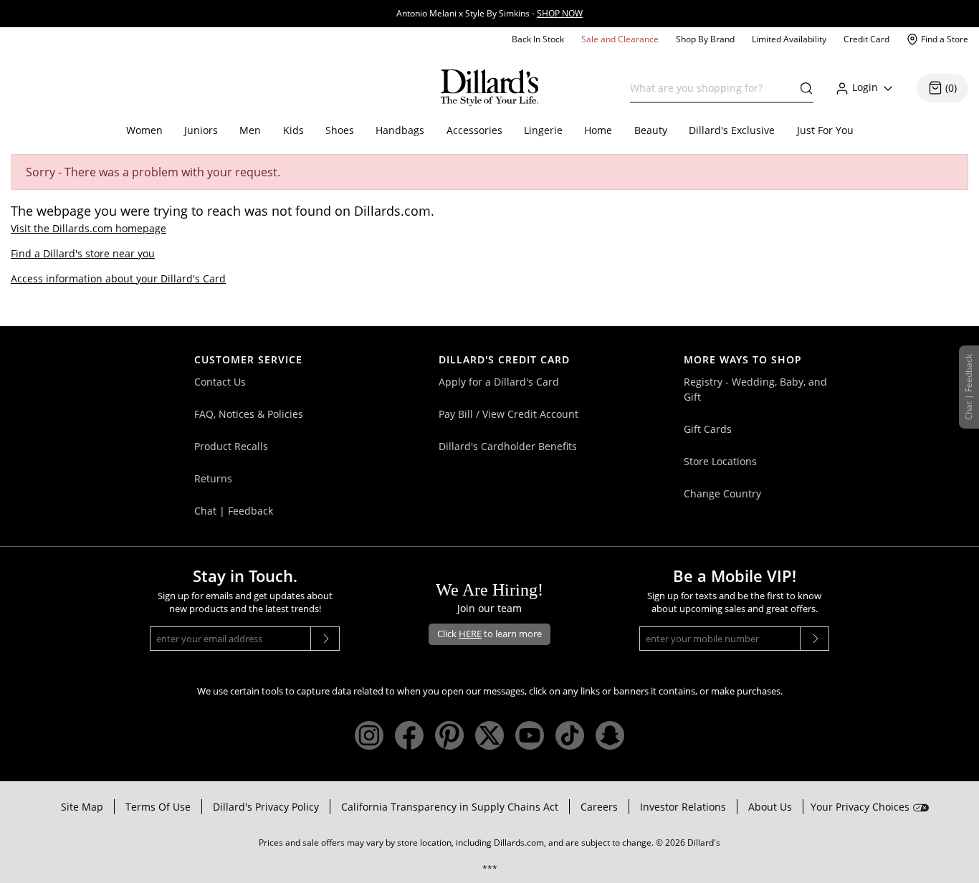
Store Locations (720, 461)
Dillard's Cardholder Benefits (508, 446)
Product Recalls (231, 446)
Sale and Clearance (620, 39)
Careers (599, 806)
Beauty (650, 130)
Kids (293, 130)
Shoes (339, 130)
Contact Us (220, 381)
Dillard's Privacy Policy (266, 806)
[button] (802, 88)
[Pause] (974, 3)
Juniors (201, 130)
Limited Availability (789, 39)
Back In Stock (538, 39)
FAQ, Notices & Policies (248, 414)
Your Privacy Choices (860, 806)
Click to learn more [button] (489, 633)
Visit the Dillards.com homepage (88, 228)
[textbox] (721, 88)
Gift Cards (708, 429)
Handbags (400, 130)
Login (865, 87)
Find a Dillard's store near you (83, 253)
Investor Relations (683, 806)
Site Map (82, 806)
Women (144, 130)
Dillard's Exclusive (732, 130)
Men (250, 130)
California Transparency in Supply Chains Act (449, 806)
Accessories (474, 130)
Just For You (825, 130)
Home (598, 130)
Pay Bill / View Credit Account (508, 414)
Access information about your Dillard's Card (118, 278)
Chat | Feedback (233, 510)
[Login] (888, 88)
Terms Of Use (158, 806)
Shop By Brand (705, 39)
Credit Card (866, 39)
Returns (213, 478)
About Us (770, 806)
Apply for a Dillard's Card (499, 381)
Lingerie (543, 130)
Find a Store (944, 39)
